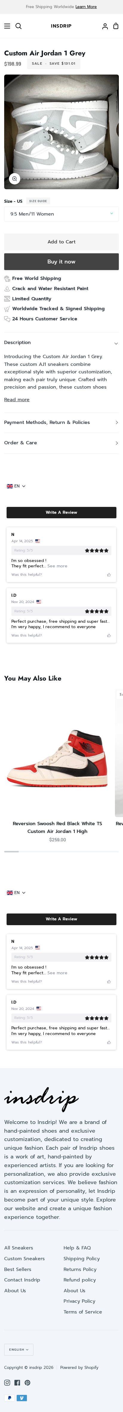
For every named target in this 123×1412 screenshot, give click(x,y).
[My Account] (102, 26)
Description (17, 342)
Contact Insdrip (22, 1280)
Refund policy (80, 1280)
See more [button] (56, 566)
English (16, 1349)
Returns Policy (80, 1269)
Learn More (86, 7)
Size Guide (38, 201)
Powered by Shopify (79, 1367)
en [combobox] (17, 486)
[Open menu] (5, 26)
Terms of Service (83, 1312)
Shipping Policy (82, 1258)
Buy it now (61, 261)
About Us (15, 1290)
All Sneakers (18, 1248)
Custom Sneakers (24, 1258)
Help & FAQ (77, 1248)
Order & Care (20, 442)
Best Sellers (17, 1269)
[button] (61, 512)
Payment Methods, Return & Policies (47, 422)
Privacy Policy (79, 1301)
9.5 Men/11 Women (32, 214)
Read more (17, 399)
